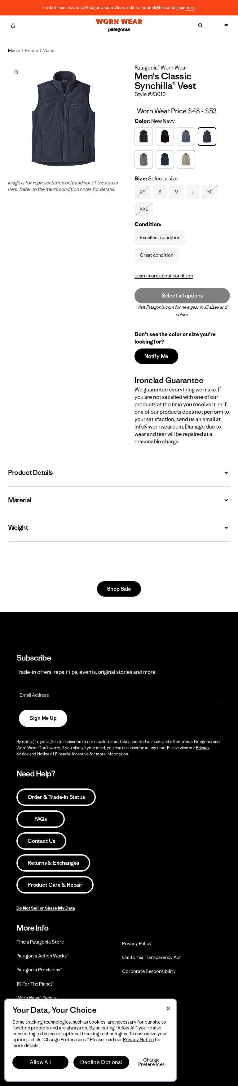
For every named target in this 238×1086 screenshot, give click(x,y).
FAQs (40, 819)
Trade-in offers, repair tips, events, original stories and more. (86, 672)
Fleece (31, 50)
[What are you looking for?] (200, 25)
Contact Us (41, 841)
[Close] (168, 1008)
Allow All (40, 1062)
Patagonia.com (160, 307)
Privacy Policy (137, 943)
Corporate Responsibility (149, 971)
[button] (13, 25)
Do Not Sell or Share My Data (45, 908)
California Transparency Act (151, 957)
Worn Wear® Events (36, 998)
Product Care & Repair (55, 884)
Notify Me (156, 356)
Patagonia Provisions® (39, 970)
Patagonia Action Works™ (42, 956)
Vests (48, 50)
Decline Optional (101, 1062)
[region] (90, 1040)
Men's (14, 50)
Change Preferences (151, 1062)
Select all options (182, 295)
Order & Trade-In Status (56, 797)
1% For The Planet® (35, 984)
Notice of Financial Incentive (63, 754)
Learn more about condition (163, 276)
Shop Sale (119, 588)
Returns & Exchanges (53, 863)
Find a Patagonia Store (40, 942)
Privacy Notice (138, 1039)
